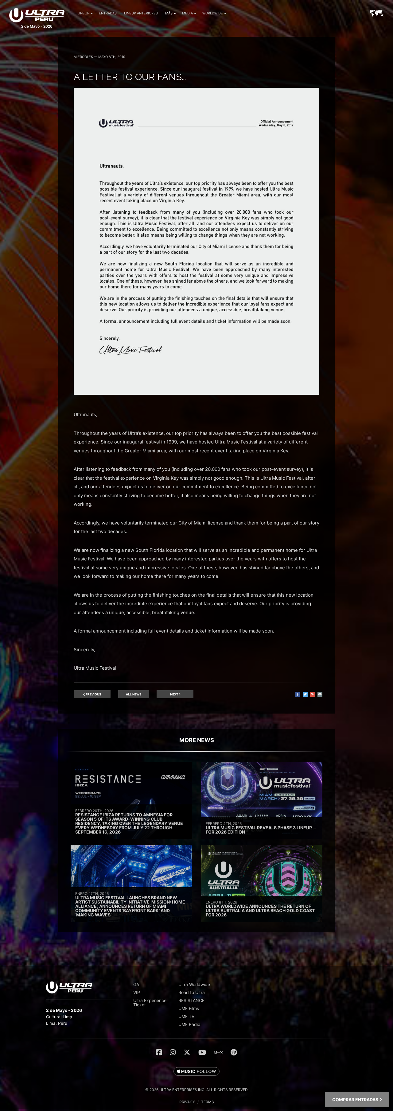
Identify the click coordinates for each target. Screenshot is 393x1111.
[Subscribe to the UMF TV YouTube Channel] (202, 1052)
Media (187, 13)
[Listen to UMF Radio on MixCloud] (218, 1052)
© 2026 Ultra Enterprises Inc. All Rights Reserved (196, 1089)
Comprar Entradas (355, 1099)
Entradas (108, 13)
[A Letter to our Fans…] (196, 393)
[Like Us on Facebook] (159, 1052)
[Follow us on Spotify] (234, 1052)
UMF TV (186, 1016)
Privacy (187, 1102)
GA (136, 984)
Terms (207, 1102)
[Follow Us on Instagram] (173, 1052)
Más (169, 13)
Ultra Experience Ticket (149, 1002)
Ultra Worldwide (194, 984)
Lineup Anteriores (141, 13)
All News (134, 694)
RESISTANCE (191, 1000)
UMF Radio (189, 1024)
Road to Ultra (191, 992)
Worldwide (212, 13)
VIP (136, 992)
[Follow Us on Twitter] (187, 1052)
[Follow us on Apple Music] (196, 1072)
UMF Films (188, 1008)
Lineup (83, 13)
